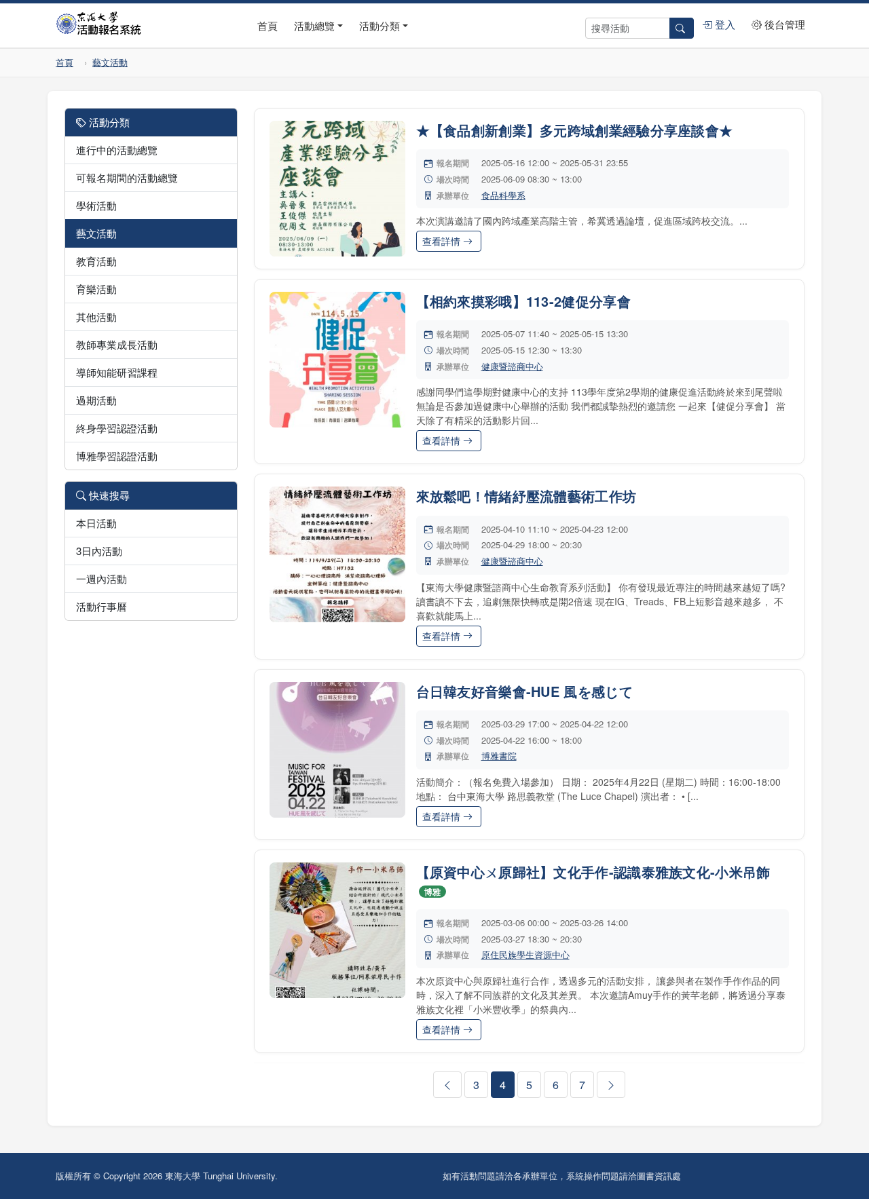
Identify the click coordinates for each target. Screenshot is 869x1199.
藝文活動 (110, 62)
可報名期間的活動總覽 (127, 177)
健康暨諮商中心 (512, 366)
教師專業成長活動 (117, 344)
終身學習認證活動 (117, 428)
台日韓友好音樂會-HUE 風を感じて (524, 691)
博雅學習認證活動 (117, 456)
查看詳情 (442, 241)
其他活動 (96, 316)
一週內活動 (101, 578)
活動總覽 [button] (314, 25)
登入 (723, 24)
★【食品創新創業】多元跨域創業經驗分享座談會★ (574, 130)
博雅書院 (499, 755)
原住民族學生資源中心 (525, 954)
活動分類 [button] (379, 25)
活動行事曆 (101, 606)
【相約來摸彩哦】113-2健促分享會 (523, 301)
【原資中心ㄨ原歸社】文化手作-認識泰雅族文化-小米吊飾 (593, 871)
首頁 (267, 25)
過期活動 (96, 400)
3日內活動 (99, 551)
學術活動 (96, 205)
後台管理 (783, 24)
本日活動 (96, 523)
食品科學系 (503, 195)
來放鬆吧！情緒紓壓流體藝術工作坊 (526, 496)
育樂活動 (96, 289)
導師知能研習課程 (117, 372)
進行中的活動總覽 (117, 149)
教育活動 (96, 261)
